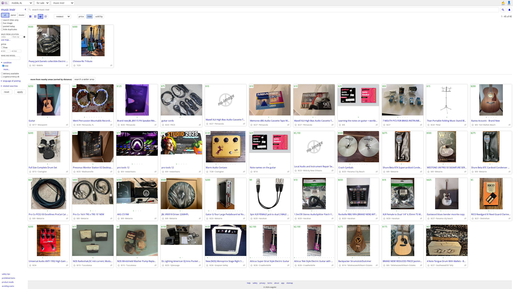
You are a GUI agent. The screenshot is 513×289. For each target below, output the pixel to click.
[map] (45, 16)
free (5, 47)
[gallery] (40, 16)
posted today (9, 26)
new (6, 65)
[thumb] (35, 16)
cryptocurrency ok (11, 76)
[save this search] (509, 9)
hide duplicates (10, 29)
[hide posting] (67, 65)
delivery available (11, 73)
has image (7, 23)
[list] (30, 16)
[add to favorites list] (30, 65)
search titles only (10, 20)
